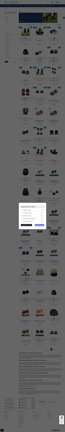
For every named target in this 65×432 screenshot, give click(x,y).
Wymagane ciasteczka (27, 210)
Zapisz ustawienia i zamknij (26, 225)
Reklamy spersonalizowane (28, 221)
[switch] (62, 423)
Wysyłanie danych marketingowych (29, 218)
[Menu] (63, 416)
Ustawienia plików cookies (28, 206)
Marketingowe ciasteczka (27, 212)
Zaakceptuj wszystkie (39, 225)
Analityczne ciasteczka (27, 215)
